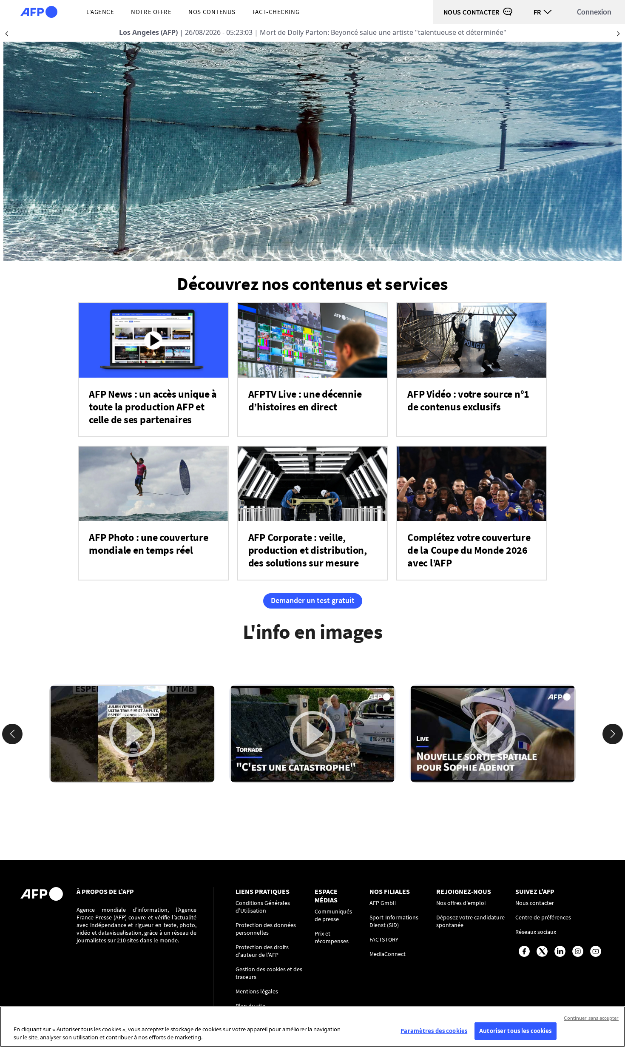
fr (537, 12)
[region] (312, 1026)
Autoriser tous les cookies (515, 1031)
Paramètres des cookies (434, 1031)
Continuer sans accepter (591, 1018)
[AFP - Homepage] (39, 12)
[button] (12, 734)
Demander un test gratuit (313, 600)
